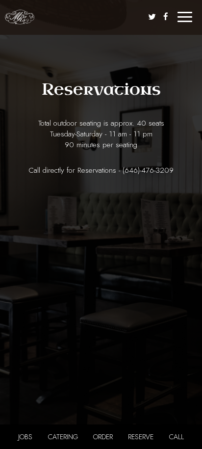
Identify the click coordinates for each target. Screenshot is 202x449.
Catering (63, 437)
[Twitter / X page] (152, 17)
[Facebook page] (166, 17)
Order (103, 437)
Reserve (140, 437)
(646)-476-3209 (148, 170)
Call (176, 437)
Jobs (25, 437)
